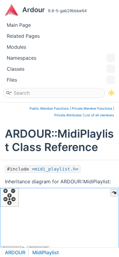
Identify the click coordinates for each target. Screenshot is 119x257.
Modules (16, 47)
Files (12, 80)
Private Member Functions (92, 109)
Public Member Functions (49, 109)
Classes (15, 69)
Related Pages (23, 36)
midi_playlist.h (55, 169)
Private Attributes (68, 115)
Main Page (19, 25)
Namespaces (21, 58)
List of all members (99, 115)
